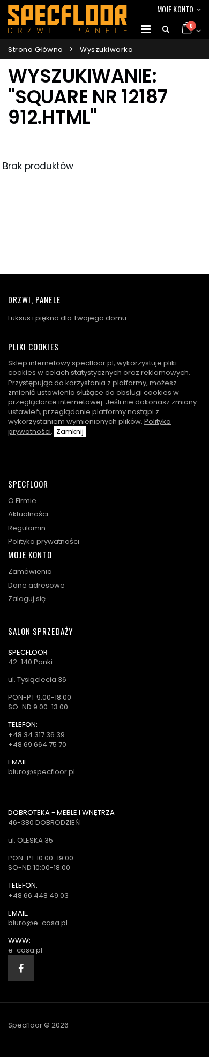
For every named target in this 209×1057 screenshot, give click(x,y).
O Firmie (22, 501)
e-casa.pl (25, 950)
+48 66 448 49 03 (38, 895)
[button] (166, 29)
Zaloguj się (27, 599)
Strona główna (35, 49)
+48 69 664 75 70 (37, 744)
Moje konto (175, 8)
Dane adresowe (36, 585)
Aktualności (28, 514)
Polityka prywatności (43, 541)
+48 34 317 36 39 (36, 735)
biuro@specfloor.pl (41, 772)
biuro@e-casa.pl (38, 923)
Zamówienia (30, 571)
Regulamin (27, 528)
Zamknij (70, 431)
